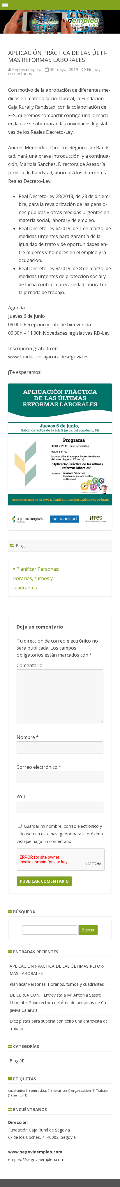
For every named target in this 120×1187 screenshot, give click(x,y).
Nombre (28, 737)
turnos (20, 1095)
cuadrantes (19, 1091)
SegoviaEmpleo (26, 69)
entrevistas (41, 1091)
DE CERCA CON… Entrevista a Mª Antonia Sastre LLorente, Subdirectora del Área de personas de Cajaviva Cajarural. (58, 1002)
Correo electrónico (39, 767)
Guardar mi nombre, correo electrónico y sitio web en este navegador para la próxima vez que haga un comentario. (60, 833)
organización (83, 1091)
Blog (20, 545)
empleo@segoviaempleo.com (36, 1159)
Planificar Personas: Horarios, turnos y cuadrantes (36, 578)
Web (22, 796)
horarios (61, 1091)
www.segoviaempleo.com (35, 1152)
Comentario (30, 665)
